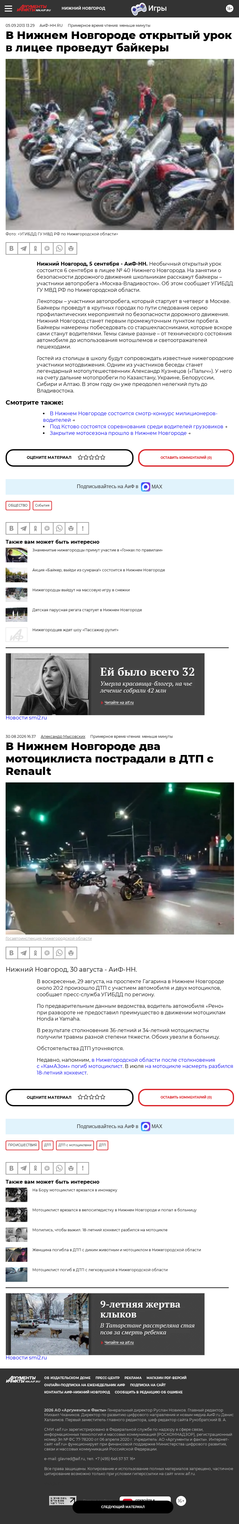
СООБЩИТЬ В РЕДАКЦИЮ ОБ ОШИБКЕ (149, 1392)
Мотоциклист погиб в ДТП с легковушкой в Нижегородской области (100, 1269)
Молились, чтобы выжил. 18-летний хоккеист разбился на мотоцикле (99, 1230)
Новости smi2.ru (26, 718)
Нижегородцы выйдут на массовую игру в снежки (81, 590)
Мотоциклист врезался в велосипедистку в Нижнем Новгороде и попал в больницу (114, 1210)
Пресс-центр (108, 1378)
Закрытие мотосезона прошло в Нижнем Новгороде (118, 433)
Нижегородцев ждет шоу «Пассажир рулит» (75, 629)
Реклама (133, 1378)
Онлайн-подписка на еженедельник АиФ (84, 1385)
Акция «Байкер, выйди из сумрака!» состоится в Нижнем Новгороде (98, 570)
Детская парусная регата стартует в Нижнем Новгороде (87, 610)
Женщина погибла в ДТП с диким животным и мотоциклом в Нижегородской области (116, 1250)
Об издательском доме (67, 1378)
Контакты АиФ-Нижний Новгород (77, 1392)
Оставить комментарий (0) (186, 458)
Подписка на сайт (148, 1385)
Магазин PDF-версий (166, 1378)
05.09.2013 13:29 (20, 25)
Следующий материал (123, 1507)
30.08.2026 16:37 (21, 736)
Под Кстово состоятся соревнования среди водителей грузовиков (136, 427)
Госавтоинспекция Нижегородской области (49, 938)
